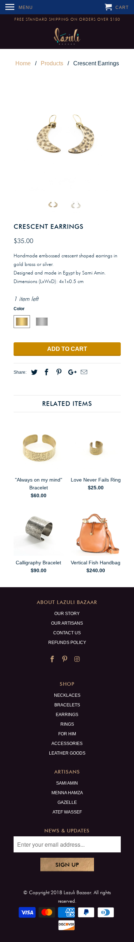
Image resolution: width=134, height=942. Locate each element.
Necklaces (67, 695)
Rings (67, 724)
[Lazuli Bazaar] (67, 36)
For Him (67, 733)
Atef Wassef (67, 812)
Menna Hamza (67, 792)
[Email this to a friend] (83, 372)
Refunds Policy (67, 642)
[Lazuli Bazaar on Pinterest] (65, 659)
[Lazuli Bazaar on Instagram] (77, 659)
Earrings (67, 714)
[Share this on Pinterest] (58, 372)
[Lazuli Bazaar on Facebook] (53, 659)
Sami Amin (67, 783)
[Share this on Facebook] (45, 372)
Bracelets (67, 704)
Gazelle (67, 802)
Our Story (67, 613)
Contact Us (67, 632)
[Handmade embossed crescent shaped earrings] (67, 137)
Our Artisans (67, 623)
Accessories (67, 743)
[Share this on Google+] (70, 372)
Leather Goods (67, 753)
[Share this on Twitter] (33, 372)
